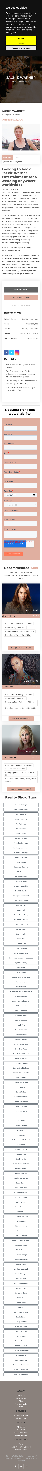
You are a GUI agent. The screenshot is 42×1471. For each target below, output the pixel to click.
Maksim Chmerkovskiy (21, 1240)
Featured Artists (21, 1432)
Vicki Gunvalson (9, 757)
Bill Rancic (21, 872)
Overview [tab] (7, 157)
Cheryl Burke (21, 934)
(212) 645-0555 (22, 255)
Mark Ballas (21, 1250)
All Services (21, 1418)
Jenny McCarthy (21, 1101)
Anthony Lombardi (21, 848)
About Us (21, 1395)
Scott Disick (21, 1317)
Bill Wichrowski (21, 877)
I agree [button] (21, 38)
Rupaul (21, 1307)
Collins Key (21, 943)
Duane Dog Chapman (21, 1001)
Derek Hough (21, 982)
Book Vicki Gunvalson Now (20, 789)
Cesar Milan (21, 929)
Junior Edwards (21, 1178)
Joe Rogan (21, 1130)
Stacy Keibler (21, 1322)
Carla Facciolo (21, 905)
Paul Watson (21, 1279)
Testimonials (21, 1404)
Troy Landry (21, 1355)
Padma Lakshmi (21, 1269)
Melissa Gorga (21, 1255)
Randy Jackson (21, 1293)
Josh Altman (21, 1154)
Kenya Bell (21, 1212)
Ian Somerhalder (21, 1063)
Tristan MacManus (21, 1350)
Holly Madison (21, 1058)
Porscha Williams (21, 1283)
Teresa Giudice (21, 1341)
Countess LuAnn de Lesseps (21, 958)
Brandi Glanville (21, 886)
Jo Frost (21, 1121)
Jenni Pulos (21, 1092)
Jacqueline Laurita (21, 1073)
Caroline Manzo (21, 924)
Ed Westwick (21, 1006)
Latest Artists (21, 1435)
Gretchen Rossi (21, 1049)
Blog (21, 1401)
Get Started (21, 290)
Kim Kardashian (21, 1216)
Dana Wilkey (21, 972)
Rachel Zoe (21, 1288)
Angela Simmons (21, 843)
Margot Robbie (21, 1245)
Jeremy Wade (21, 1106)
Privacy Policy (21, 1449)
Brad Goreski (21, 881)
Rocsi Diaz (21, 1298)
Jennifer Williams (21, 1097)
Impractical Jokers (21, 1068)
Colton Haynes (21, 948)
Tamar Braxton (21, 1331)
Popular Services (21, 1415)
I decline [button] (21, 43)
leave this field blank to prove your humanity (10, 283)
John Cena (21, 1135)
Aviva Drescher (21, 857)
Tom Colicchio (21, 1346)
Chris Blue (21, 939)
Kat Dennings (21, 1197)
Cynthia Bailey (21, 963)
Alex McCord (21, 814)
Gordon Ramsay (21, 1044)
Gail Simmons (21, 1030)
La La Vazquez (21, 1231)
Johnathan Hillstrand (21, 1140)
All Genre (21, 1427)
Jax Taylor (21, 1087)
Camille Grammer (21, 900)
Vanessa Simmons (21, 1365)
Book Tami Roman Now (20, 718)
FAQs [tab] (16, 157)
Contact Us (21, 1398)
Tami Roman (7, 687)
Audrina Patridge (21, 853)
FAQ (21, 1406)
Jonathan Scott (21, 1149)
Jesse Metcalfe (21, 1111)
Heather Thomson (21, 1054)
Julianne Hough (21, 1168)
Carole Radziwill (21, 920)
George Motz (21, 1034)
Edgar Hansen (21, 1011)
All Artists (21, 1429)
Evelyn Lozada (21, 1020)
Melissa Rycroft (21, 1259)
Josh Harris (21, 1159)
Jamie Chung (21, 1078)
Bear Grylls (21, 862)
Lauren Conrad (21, 1235)
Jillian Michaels (8, 616)
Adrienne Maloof (21, 809)
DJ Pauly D (21, 967)
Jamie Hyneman (21, 1082)
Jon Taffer (21, 1144)
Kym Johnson (21, 1226)
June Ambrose (21, 1173)
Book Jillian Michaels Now (20, 648)
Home (13, 82)
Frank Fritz (21, 1025)
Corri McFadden (21, 953)
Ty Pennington (21, 1360)
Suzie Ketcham (21, 1326)
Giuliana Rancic (21, 1039)
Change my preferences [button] (21, 48)
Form (21, 1444)
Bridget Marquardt (21, 896)
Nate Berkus (21, 1264)
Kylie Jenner (21, 1221)
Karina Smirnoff (21, 1192)
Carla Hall (21, 910)
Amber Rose (21, 829)
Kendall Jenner (21, 1207)
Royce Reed (21, 1302)
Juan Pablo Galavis (21, 1164)
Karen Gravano (21, 1188)
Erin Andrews (21, 1015)
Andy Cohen (21, 833)
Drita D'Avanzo (21, 996)
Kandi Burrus (21, 1183)
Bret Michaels (21, 891)
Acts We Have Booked (21, 1447)
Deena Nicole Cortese (21, 977)
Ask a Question (21, 297)
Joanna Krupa (21, 1125)
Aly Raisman (21, 824)
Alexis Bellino (21, 819)
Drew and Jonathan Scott (21, 991)
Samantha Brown (21, 1312)
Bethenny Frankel (21, 867)
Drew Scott (21, 987)
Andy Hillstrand (21, 838)
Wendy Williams (21, 1374)
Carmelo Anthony (21, 915)
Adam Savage (21, 805)
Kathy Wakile (21, 1202)
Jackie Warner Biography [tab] (13, 161)
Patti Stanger (21, 1274)
